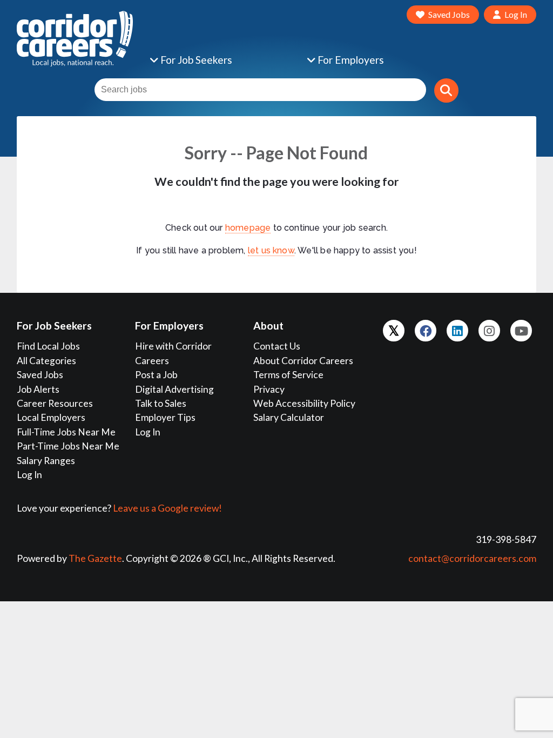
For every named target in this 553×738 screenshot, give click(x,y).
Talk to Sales (160, 403)
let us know (271, 250)
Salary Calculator (288, 417)
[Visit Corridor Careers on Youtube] (521, 330)
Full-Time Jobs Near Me (66, 432)
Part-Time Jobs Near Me (68, 446)
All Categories (46, 360)
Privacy (269, 389)
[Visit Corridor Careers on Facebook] (425, 330)
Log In (29, 474)
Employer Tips (165, 417)
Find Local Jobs (48, 346)
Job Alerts (38, 389)
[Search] (446, 90)
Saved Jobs (40, 374)
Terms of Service (288, 374)
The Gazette (95, 558)
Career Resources (55, 403)
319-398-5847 (506, 539)
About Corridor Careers (303, 360)
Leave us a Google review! (167, 508)
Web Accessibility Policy (304, 403)
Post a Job (156, 374)
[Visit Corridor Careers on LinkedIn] (457, 330)
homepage (248, 228)
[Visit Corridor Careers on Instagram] (489, 330)
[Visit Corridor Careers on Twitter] (393, 330)
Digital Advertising (174, 389)
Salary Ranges (46, 460)
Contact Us (276, 346)
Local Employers (51, 417)
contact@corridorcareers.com (472, 558)
